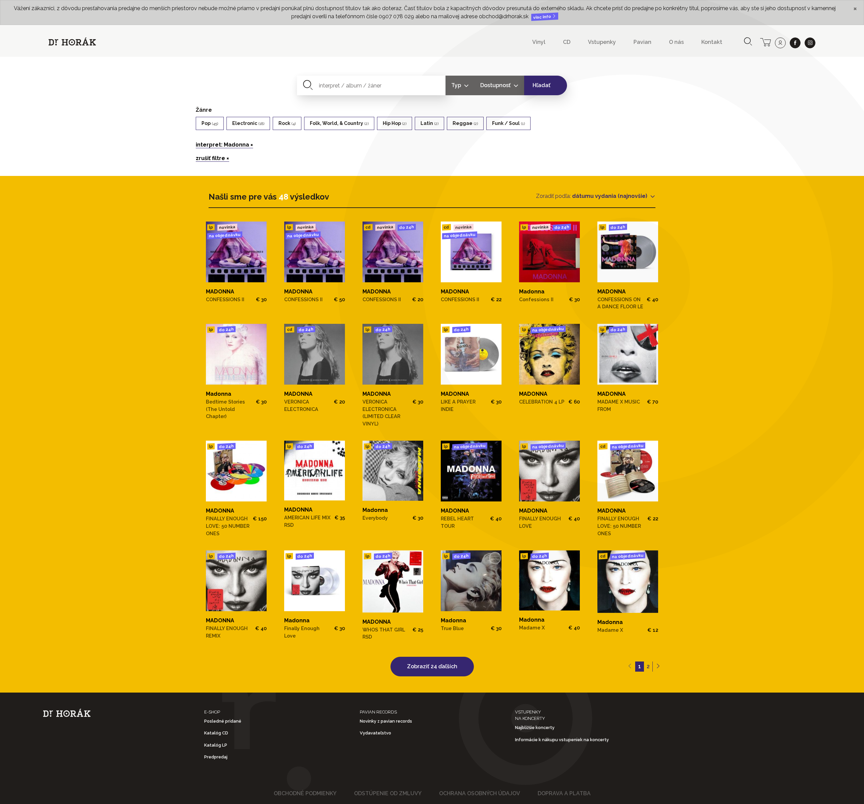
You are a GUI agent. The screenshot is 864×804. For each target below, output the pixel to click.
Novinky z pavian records (386, 721)
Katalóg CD (216, 732)
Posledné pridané (222, 721)
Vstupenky (602, 42)
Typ (456, 85)
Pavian (642, 42)
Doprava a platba (564, 793)
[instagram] (810, 42)
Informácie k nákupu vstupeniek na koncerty (562, 739)
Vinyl (538, 42)
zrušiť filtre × (212, 158)
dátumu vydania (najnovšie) (610, 196)
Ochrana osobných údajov (479, 793)
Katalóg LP (215, 745)
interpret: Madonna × (224, 144)
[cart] (765, 41)
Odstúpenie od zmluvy (388, 793)
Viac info (542, 17)
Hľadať (541, 85)
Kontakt (711, 42)
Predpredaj (215, 756)
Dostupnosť (496, 85)
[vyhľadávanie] (748, 42)
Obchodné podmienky (305, 793)
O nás (676, 42)
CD (566, 42)
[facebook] (795, 42)
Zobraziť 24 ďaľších (432, 666)
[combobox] (371, 85)
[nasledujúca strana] (658, 667)
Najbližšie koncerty (535, 727)
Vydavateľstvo (375, 732)
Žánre (204, 110)
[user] (780, 42)
